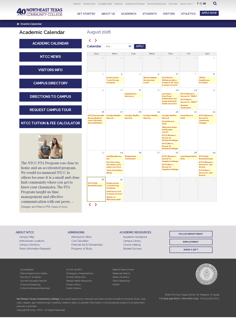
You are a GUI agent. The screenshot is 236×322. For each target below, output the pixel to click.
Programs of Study (81, 248)
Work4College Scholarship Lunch (150, 80)
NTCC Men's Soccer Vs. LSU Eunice (206, 172)
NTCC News (50, 57)
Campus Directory (50, 83)
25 (140, 152)
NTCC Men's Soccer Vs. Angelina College (170, 167)
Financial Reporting (30, 284)
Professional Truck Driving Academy (112, 80)
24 (121, 152)
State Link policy (120, 277)
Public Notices (73, 288)
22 (214, 111)
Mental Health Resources (79, 280)
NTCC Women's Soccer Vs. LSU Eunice (206, 164)
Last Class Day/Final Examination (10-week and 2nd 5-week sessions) (169, 99)
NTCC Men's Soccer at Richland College (170, 146)
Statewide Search (121, 273)
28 (195, 152)
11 (140, 90)
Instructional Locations (31, 241)
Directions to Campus (50, 97)
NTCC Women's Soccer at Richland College (170, 137)
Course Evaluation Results (33, 280)
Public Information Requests (35, 248)
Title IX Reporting (121, 280)
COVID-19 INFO (74, 269)
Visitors (169, 13)
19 (158, 111)
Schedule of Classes (135, 4)
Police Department (191, 234)
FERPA (116, 284)
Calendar (94, 46)
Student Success (132, 248)
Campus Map (26, 237)
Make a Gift (191, 249)
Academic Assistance (135, 237)
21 (195, 111)
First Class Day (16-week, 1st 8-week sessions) (113, 164)
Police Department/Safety (33, 273)
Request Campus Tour (50, 110)
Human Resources (75, 277)
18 (140, 111)
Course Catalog (132, 244)
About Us (108, 13)
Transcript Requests (156, 4)
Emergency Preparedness (79, 273)
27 (177, 152)
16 (103, 111)
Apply (140, 46)
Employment (89, 4)
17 (121, 111)
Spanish (77, 4)
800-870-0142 (191, 298)
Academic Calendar (50, 43)
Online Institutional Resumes (35, 288)
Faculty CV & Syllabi (30, 277)
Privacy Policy (73, 284)
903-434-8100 (172, 298)
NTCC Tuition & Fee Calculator (50, 123)
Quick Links (186, 4)
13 (177, 90)
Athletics (188, 13)
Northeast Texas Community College (40, 12)
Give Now (173, 4)
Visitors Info (50, 70)
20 (177, 111)
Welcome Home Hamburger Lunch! (169, 129)
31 (121, 179)
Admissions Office (81, 237)
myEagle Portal (105, 4)
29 (214, 152)
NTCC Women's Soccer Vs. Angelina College (170, 158)
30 (103, 179)
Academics (128, 13)
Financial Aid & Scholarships (87, 244)
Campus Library (132, 241)
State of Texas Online (123, 269)
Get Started (86, 13)
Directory (119, 4)
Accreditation (27, 269)
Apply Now (209, 12)
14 (195, 90)
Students (150, 13)
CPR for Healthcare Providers (204, 80)
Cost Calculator (80, 241)
